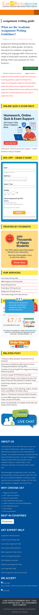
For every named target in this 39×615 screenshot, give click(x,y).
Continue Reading (30, 68)
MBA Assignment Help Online (11, 552)
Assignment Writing (15, 73)
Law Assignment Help (8, 568)
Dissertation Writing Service (11, 288)
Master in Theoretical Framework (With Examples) (19, 394)
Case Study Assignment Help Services (14, 294)
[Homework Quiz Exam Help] (19, 128)
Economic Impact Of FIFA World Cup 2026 (16, 375)
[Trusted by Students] (19, 249)
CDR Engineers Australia (9, 560)
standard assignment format (18, 93)
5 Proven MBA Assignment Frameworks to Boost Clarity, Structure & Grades (18, 398)
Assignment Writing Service (10, 291)
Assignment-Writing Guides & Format (12, 89)
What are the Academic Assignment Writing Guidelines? (15, 30)
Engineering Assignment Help (11, 564)
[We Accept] (5, 583)
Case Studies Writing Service (11, 548)
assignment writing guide (9, 83)
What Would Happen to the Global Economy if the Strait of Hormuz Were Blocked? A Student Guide (19, 379)
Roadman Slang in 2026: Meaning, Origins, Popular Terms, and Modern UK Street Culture (19, 390)
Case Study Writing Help (9, 278)
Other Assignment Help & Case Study (14, 573)
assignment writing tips (26, 86)
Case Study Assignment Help (11, 544)
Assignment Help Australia (10, 536)
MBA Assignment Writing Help (11, 281)
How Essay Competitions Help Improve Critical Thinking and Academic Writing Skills (17, 365)
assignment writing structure (10, 86)
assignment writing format (23, 80)
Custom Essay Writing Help (10, 540)
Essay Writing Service (8, 285)
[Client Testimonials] (19, 321)
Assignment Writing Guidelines (26, 83)
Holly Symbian (27, 39)
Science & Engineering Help (10, 556)
